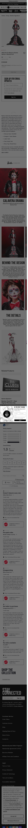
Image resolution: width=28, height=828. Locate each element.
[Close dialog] (25, 406)
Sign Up (20, 420)
